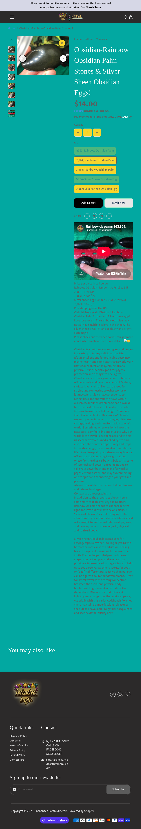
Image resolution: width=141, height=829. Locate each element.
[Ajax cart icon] (131, 17)
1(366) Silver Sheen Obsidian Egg (96, 179)
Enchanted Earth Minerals (51, 811)
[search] (125, 17)
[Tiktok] (127, 694)
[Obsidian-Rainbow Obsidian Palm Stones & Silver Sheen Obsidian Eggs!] (62, 43)
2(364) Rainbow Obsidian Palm (95, 160)
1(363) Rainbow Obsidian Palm (95, 150)
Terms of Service (19, 745)
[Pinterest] (101, 216)
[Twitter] (94, 216)
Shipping (78, 111)
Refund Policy (17, 755)
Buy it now (118, 203)
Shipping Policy (18, 736)
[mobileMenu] (12, 17)
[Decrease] (78, 133)
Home (11, 28)
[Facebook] (87, 216)
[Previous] (22, 58)
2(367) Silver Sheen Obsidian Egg (96, 189)
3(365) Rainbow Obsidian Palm (95, 170)
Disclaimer (15, 740)
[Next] (63, 58)
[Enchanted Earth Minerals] (70, 17)
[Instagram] (120, 694)
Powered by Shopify (81, 811)
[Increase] (97, 133)
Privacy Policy (17, 750)
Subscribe (118, 789)
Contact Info (17, 760)
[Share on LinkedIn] (109, 216)
